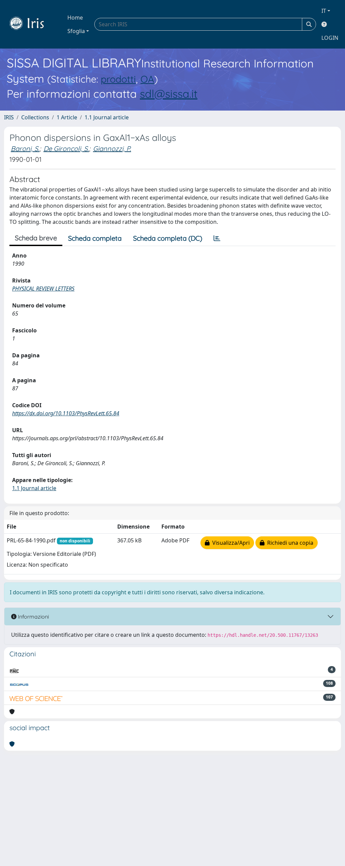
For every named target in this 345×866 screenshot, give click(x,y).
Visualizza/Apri (230, 542)
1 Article (67, 117)
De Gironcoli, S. (66, 148)
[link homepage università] (31, 24)
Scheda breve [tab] (36, 238)
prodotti (118, 79)
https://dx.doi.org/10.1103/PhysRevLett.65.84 (65, 413)
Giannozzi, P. (112, 148)
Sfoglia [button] (76, 31)
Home (75, 17)
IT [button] (323, 10)
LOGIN (329, 37)
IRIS (9, 117)
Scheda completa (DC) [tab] (167, 238)
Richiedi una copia (288, 542)
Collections (35, 117)
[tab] (217, 238)
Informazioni (33, 616)
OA (147, 79)
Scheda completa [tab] (95, 238)
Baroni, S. (25, 148)
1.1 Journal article (107, 117)
